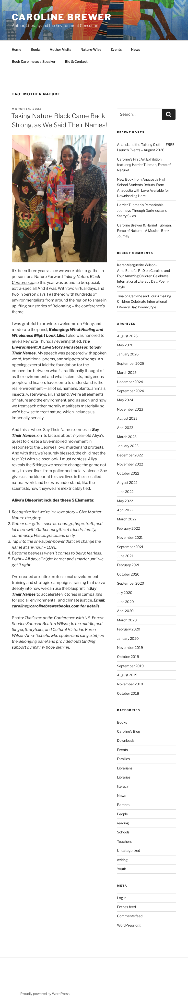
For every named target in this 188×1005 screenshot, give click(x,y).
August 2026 (127, 336)
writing (122, 860)
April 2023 (125, 428)
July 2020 (124, 592)
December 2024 (130, 382)
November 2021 (130, 537)
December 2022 (130, 455)
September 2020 (130, 583)
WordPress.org (129, 925)
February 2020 (128, 629)
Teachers (124, 841)
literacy (123, 786)
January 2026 (128, 354)
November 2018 (130, 684)
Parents (123, 805)
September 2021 (130, 547)
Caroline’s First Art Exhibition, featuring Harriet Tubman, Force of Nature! (144, 164)
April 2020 (125, 611)
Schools (123, 832)
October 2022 (128, 473)
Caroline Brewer (62, 17)
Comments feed (129, 916)
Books (35, 49)
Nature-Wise (91, 49)
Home (16, 49)
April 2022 (125, 510)
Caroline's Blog (128, 731)
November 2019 (130, 647)
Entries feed (126, 907)
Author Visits (60, 49)
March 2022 (126, 519)
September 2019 (130, 666)
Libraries (123, 777)
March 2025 (127, 372)
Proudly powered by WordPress (45, 994)
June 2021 (125, 556)
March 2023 (127, 437)
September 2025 (130, 363)
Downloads (125, 740)
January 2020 (128, 638)
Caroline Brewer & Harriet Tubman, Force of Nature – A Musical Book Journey (144, 230)
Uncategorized (128, 850)
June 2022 (125, 492)
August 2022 (127, 482)
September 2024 (130, 391)
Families (123, 759)
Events (116, 49)
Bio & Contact (76, 61)
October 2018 (128, 693)
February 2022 (128, 528)
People (122, 814)
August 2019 (127, 675)
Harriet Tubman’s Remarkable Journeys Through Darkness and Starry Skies (142, 210)
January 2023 (128, 446)
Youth (121, 869)
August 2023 (127, 418)
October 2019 (128, 656)
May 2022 (125, 501)
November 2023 (130, 409)
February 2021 (128, 565)
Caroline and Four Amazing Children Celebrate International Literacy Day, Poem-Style (144, 301)
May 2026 (125, 345)
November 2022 (130, 464)
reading (123, 823)
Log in (121, 898)
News (135, 49)
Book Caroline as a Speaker (34, 61)
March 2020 (127, 620)
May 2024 (125, 400)
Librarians (124, 768)
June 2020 (125, 602)
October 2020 (128, 574)
